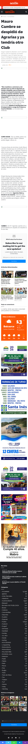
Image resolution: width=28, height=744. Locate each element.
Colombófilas (6, 612)
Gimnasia (5, 628)
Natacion (5, 656)
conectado (21, 309)
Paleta (4, 661)
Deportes (5, 614)
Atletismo (5, 598)
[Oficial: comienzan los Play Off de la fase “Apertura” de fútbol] (7, 291)
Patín (3, 663)
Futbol (4, 621)
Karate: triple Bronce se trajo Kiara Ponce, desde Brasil (21, 297)
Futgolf (4, 626)
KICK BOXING (6, 642)
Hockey (4, 633)
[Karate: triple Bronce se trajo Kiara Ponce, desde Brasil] (21, 291)
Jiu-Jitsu (4, 635)
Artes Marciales (7, 596)
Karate (4, 638)
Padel (4, 659)
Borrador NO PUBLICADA (10, 605)
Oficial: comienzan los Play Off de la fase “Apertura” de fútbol (7, 297)
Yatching (5, 689)
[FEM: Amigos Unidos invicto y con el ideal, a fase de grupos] (14, 709)
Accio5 (5, 733)
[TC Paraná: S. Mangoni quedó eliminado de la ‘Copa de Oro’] (23, 709)
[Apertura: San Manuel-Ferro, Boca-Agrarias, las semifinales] (5, 698)
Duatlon (4, 617)
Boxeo (4, 608)
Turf (3, 682)
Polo (3, 668)
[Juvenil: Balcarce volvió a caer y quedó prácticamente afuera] (21, 274)
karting (4, 640)
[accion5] (10, 12)
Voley (4, 686)
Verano (4, 684)
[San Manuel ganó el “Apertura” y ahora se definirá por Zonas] (5, 709)
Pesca (4, 665)
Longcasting (6, 645)
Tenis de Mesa (6, 675)
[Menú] (2, 12)
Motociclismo (6, 647)
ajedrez (4, 594)
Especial (4, 619)
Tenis (3, 672)
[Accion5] (14, 3)
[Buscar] (26, 12)
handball (5, 631)
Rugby (4, 670)
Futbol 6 (4, 624)
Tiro (3, 677)
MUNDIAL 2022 (7, 654)
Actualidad (10, 16)
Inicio (4, 16)
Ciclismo (5, 610)
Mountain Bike (6, 652)
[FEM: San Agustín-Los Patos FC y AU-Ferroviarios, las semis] (14, 698)
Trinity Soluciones (20, 733)
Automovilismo (7, 601)
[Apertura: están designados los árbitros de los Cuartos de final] (7, 274)
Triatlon (4, 679)
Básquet (4, 603)
